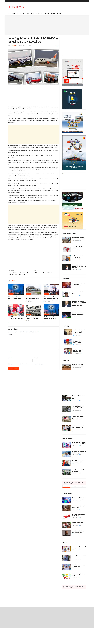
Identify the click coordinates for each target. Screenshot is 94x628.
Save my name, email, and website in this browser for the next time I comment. (27, 364)
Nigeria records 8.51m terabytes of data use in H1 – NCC (51, 318)
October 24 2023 (22, 45)
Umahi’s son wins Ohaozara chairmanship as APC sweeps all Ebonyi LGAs (79, 266)
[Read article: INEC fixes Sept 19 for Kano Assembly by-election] (66, 249)
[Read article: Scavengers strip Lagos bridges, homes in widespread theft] (68, 351)
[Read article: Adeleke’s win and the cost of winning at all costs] (66, 567)
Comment (10, 334)
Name (9, 351)
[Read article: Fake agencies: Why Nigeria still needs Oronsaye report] (66, 549)
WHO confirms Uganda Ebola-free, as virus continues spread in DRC (78, 397)
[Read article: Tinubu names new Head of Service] (66, 294)
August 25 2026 (77, 353)
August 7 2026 (75, 316)
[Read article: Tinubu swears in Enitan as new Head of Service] (66, 285)
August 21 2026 (75, 525)
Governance (30, 13)
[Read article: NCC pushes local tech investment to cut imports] (16, 289)
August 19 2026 (75, 295)
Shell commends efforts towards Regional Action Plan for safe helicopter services (51, 298)
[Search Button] (85, 13)
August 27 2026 (11, 321)
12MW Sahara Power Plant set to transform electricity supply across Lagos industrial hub (15, 318)
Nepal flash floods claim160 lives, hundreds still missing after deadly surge (78, 407)
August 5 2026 (75, 577)
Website (36, 358)
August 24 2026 (75, 269)
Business (37, 13)
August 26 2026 (77, 344)
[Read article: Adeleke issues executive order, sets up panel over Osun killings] (66, 445)
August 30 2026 (11, 300)
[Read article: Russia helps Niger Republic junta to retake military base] (66, 367)
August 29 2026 (29, 301)
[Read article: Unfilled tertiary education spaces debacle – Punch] (66, 533)
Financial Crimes (45, 13)
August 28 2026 (75, 286)
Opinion (53, 13)
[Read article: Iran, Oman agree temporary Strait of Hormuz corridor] (66, 428)
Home (9, 13)
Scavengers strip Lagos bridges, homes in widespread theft (78, 350)
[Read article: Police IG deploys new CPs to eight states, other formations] (66, 315)
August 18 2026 (75, 568)
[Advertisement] (47, 25)
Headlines (14, 13)
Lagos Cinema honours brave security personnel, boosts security (33, 298)
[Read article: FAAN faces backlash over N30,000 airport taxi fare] (33, 309)
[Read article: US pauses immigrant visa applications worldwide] (66, 419)
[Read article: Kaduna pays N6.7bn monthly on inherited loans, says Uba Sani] (66, 454)
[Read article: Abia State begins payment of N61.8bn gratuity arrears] (66, 463)
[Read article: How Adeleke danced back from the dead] (66, 558)
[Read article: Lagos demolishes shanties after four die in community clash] (66, 240)
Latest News (22, 13)
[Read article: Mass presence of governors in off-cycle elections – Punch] (66, 500)
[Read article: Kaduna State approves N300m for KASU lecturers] (66, 472)
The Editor (14, 45)
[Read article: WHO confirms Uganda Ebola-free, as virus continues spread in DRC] (66, 398)
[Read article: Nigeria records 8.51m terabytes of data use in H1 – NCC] (51, 309)
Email (9, 358)
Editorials (59, 13)
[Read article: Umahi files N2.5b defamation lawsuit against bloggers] (68, 342)
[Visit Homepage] (16, 7)
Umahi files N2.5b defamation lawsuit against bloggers (77, 341)
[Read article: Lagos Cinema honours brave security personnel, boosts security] (33, 289)
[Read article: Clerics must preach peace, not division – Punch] (66, 508)
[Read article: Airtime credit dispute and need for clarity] (66, 576)
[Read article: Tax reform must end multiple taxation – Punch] (66, 517)
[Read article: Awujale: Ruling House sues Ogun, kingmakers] (66, 258)
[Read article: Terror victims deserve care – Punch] (66, 525)
